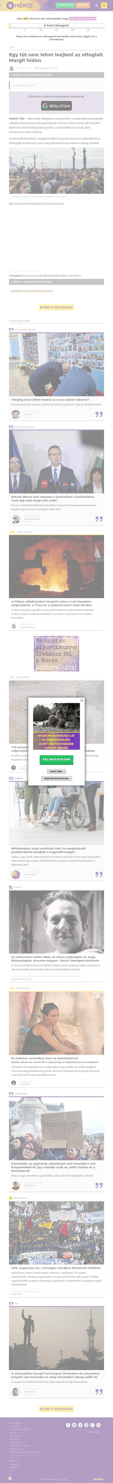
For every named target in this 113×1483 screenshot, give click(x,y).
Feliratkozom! (56, 759)
